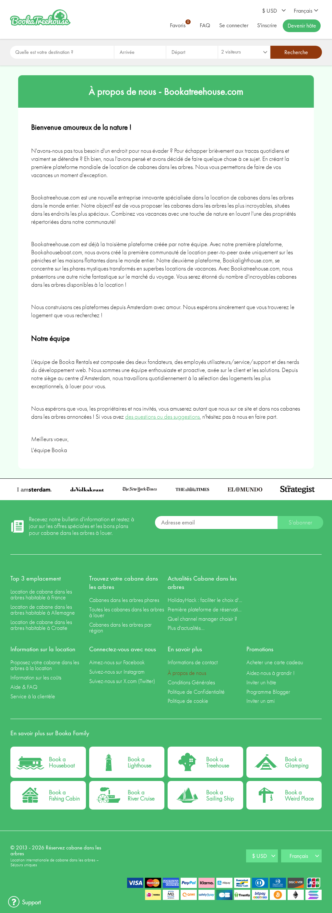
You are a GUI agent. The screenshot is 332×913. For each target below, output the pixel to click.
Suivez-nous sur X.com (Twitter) (122, 681)
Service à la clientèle (32, 696)
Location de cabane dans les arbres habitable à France (41, 594)
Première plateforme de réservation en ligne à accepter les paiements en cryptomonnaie (205, 609)
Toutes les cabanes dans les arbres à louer (126, 612)
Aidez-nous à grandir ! (270, 673)
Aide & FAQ (23, 687)
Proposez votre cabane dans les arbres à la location (44, 665)
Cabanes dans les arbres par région (120, 627)
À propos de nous (187, 673)
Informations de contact (193, 662)
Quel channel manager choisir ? (202, 618)
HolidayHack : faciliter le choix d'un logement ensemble (205, 600)
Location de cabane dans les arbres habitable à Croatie (41, 624)
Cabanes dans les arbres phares (124, 600)
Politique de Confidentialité (196, 691)
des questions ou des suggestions (162, 417)
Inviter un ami (260, 700)
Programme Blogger (268, 691)
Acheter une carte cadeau (274, 662)
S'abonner (300, 522)
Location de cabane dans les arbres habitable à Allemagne (42, 609)
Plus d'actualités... (186, 627)
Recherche (296, 52)
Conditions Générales (191, 682)
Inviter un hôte (261, 682)
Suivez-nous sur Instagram (117, 671)
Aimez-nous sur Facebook (117, 662)
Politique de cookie (188, 700)
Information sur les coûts (35, 677)
